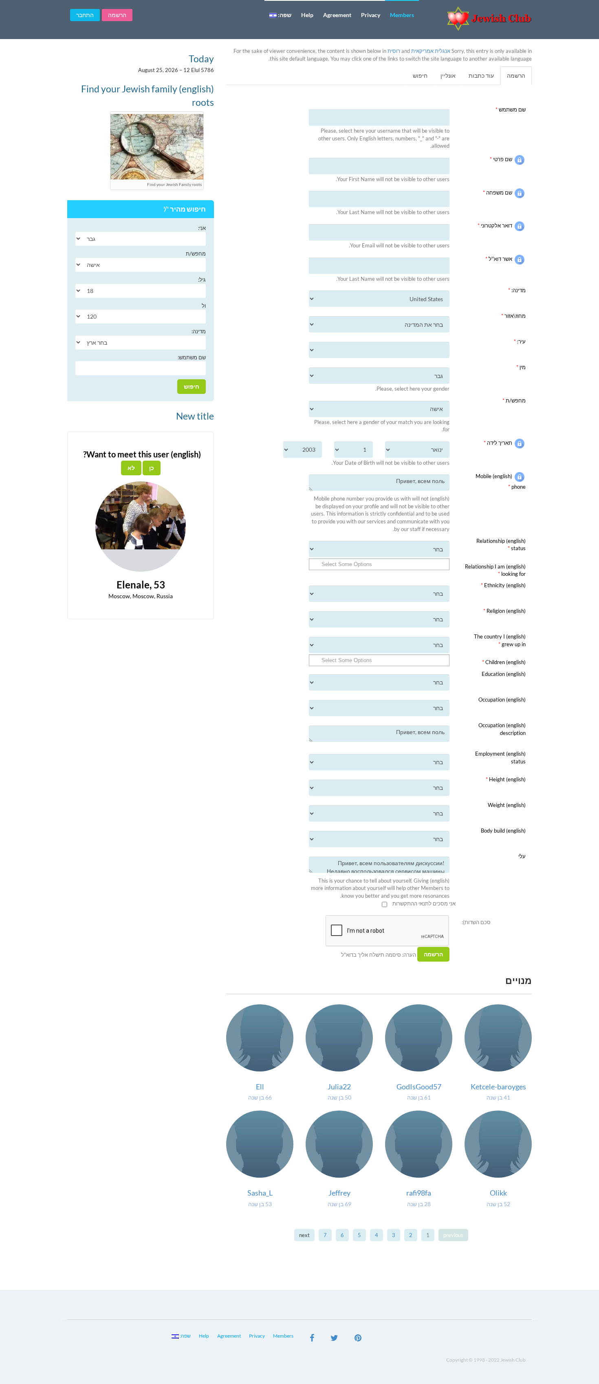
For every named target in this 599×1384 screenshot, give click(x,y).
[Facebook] (312, 1339)
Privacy (370, 14)
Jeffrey (339, 1192)
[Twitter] (334, 1339)
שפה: (284, 14)
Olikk (498, 1192)
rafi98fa (418, 1192)
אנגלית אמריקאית (430, 51)
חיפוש (420, 75)
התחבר (85, 14)
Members (402, 14)
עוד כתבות (481, 75)
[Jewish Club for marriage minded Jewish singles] (478, 18)
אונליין (448, 75)
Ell (260, 1086)
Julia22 (339, 1086)
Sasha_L (260, 1192)
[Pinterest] (358, 1339)
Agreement (337, 14)
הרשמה (117, 14)
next (304, 1235)
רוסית (394, 51)
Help (307, 14)
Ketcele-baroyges (498, 1086)
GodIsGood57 (418, 1086)
